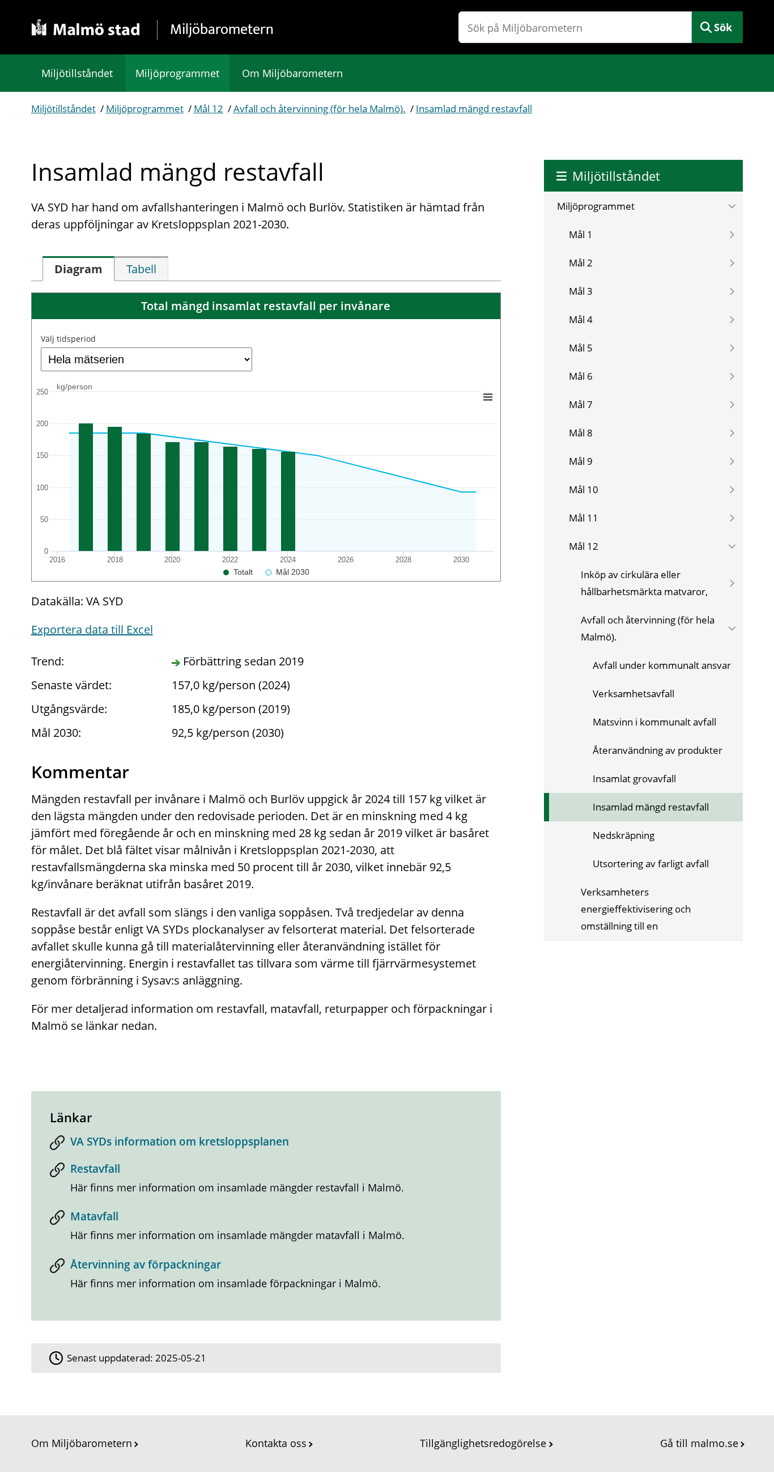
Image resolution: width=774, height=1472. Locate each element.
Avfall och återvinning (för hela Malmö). (319, 108)
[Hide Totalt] (238, 571)
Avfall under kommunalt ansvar (662, 665)
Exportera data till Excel (92, 629)
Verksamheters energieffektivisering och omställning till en (636, 908)
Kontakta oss (276, 1443)
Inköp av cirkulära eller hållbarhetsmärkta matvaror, (644, 583)
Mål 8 (581, 432)
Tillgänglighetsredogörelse (483, 1443)
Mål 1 (581, 234)
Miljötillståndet (77, 73)
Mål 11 (583, 517)
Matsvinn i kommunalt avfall (654, 721)
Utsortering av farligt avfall (651, 863)
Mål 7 (581, 404)
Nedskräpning (623, 835)
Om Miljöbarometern (292, 73)
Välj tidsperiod (68, 338)
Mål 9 (581, 461)
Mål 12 (208, 108)
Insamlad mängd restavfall (474, 108)
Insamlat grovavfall (634, 778)
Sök (723, 27)
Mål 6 (581, 376)
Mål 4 (581, 319)
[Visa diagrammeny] (487, 397)
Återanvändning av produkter (657, 750)
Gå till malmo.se (699, 1443)
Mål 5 (581, 347)
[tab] (78, 268)
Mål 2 (581, 262)
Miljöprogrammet (177, 73)
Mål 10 (583, 489)
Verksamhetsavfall (633, 693)
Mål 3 (581, 291)
